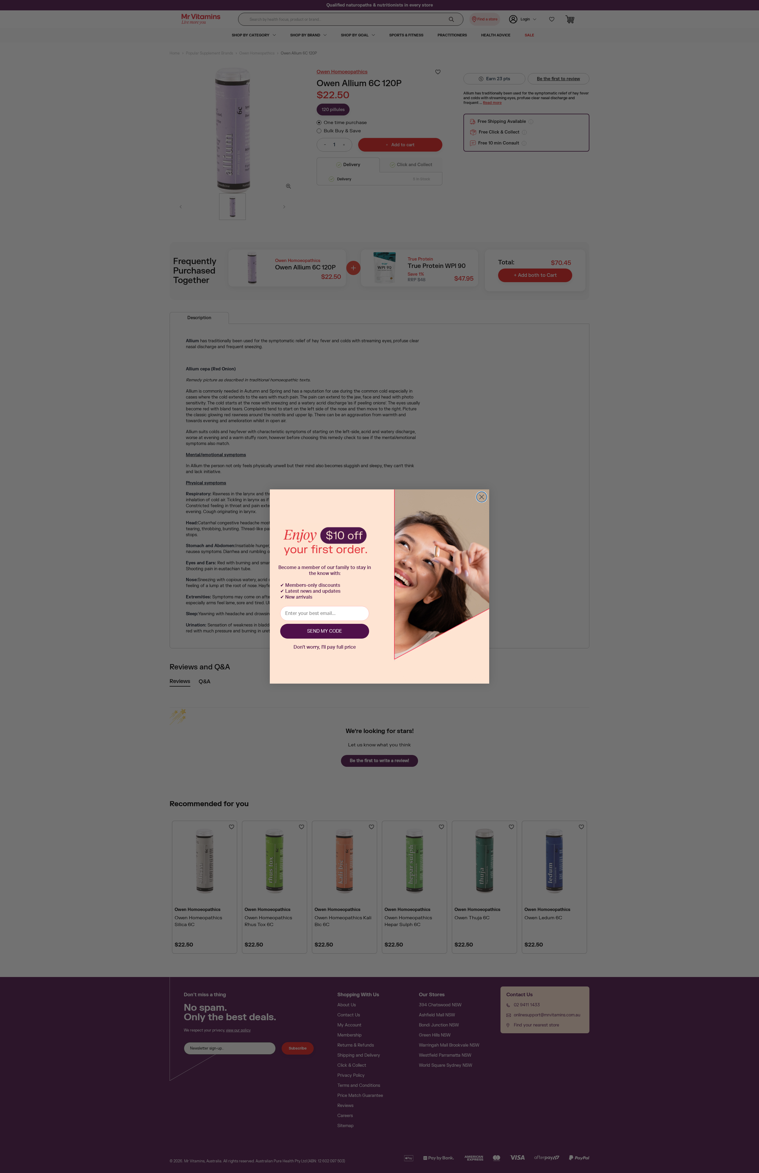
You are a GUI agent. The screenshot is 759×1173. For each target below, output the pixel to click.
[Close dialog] (481, 497)
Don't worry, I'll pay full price (325, 647)
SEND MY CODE (324, 631)
